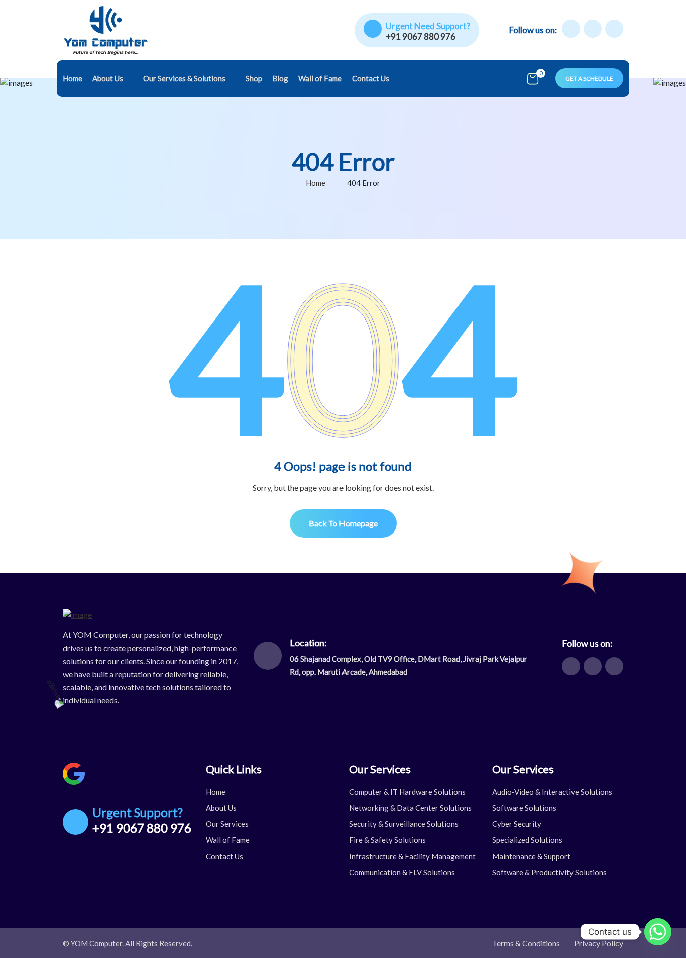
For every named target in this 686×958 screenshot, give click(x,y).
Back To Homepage (343, 523)
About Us (107, 78)
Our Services (227, 823)
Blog (280, 78)
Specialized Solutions (527, 839)
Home (72, 78)
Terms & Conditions (526, 943)
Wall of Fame (320, 78)
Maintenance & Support (531, 856)
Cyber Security (516, 823)
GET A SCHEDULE (589, 78)
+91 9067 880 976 (420, 36)
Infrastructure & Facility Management (412, 856)
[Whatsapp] (657, 931)
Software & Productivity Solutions (549, 872)
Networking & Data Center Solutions (410, 807)
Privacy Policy (598, 943)
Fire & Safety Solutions (387, 839)
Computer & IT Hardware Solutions (407, 791)
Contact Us (370, 78)
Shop (254, 78)
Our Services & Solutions (184, 78)
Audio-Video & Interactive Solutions (552, 791)
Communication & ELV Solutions (402, 872)
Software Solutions (524, 807)
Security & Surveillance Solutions (404, 823)
